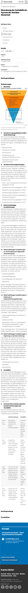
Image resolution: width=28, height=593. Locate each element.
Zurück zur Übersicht (9, 6)
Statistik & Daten (6, 576)
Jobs (14, 576)
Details (5, 28)
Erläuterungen (7, 34)
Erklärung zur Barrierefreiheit (7, 581)
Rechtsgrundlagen (8, 31)
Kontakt (5, 43)
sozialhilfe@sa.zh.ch (12, 539)
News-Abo (15, 574)
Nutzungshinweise (18, 581)
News (9, 574)
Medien (22, 574)
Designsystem (15, 579)
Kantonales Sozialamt (10, 560)
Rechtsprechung (7, 37)
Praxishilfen (6, 40)
